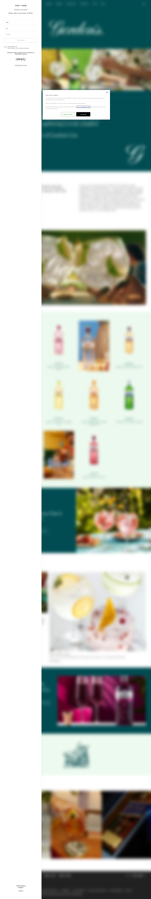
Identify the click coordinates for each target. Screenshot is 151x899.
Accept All (83, 114)
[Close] (107, 92)
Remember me (12, 46)
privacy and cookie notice (83, 106)
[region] (76, 105)
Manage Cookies (68, 114)
